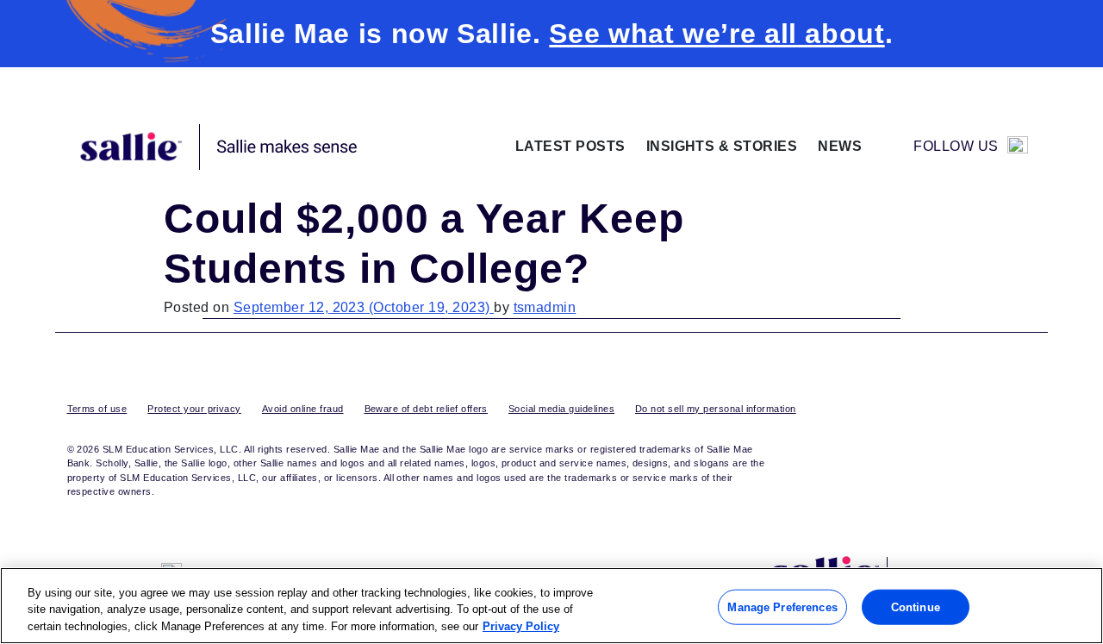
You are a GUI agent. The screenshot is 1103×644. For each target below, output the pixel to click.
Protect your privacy (194, 408)
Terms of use (97, 408)
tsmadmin (545, 307)
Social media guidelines (561, 408)
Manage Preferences (782, 606)
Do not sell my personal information (715, 408)
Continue (915, 606)
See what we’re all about (716, 33)
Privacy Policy (521, 626)
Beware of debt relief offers (426, 408)
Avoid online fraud (303, 408)
